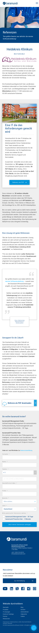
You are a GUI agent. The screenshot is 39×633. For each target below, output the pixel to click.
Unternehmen (25, 612)
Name (7, 462)
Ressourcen (6, 618)
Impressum (6, 622)
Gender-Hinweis (7, 623)
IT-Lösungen (6, 612)
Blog (22, 607)
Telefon (8, 469)
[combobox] (19, 472)
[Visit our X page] (17, 588)
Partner (5, 616)
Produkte (5, 609)
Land (7, 506)
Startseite (6, 607)
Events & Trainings (8, 614)
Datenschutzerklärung (26, 450)
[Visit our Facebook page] (23, 589)
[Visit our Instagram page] (34, 589)
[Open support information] (34, 628)
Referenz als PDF (18, 182)
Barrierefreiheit (26, 622)
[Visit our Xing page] (28, 589)
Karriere (23, 609)
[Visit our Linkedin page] (11, 589)
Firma (7, 491)
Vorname (8, 454)
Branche (8, 498)
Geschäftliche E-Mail (12, 483)
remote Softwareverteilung (14, 281)
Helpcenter (24, 614)
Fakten (23, 616)
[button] (37, 3)
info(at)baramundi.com (18, 554)
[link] (13, 3)
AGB (20, 622)
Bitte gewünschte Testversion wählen (17, 513)
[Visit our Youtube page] (5, 588)
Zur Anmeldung (19, 581)
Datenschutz (14, 622)
